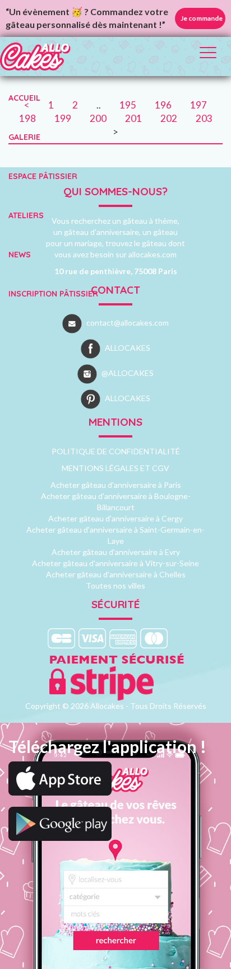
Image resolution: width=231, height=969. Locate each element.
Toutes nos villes (115, 585)
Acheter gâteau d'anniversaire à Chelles (116, 574)
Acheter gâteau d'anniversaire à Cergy (115, 518)
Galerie (24, 137)
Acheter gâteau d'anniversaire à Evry (116, 552)
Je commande (202, 18)
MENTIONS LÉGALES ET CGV (115, 468)
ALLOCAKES (127, 347)
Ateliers (26, 215)
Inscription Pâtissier (53, 294)
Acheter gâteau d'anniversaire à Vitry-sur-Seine (115, 563)
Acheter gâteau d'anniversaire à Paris (115, 485)
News (19, 255)
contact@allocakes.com (127, 322)
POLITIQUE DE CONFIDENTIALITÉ (116, 451)
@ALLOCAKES (127, 373)
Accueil (24, 98)
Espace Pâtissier (42, 176)
